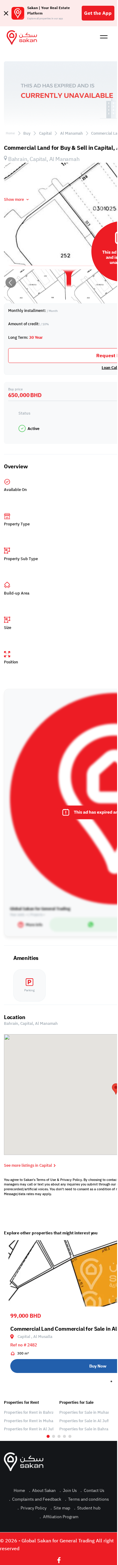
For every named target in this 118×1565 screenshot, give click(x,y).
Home (10, 133)
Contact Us (92, 1490)
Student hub (87, 1508)
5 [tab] (69, 1436)
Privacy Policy (32, 1508)
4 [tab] (64, 1436)
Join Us (68, 1490)
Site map (60, 1508)
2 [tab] (53, 1436)
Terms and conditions (87, 1499)
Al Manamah (71, 133)
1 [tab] (111, 1381)
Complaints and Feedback (35, 1499)
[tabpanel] (28, 1416)
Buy (27, 133)
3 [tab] (59, 1436)
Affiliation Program (59, 1517)
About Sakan (42, 1490)
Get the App (98, 13)
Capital (45, 133)
